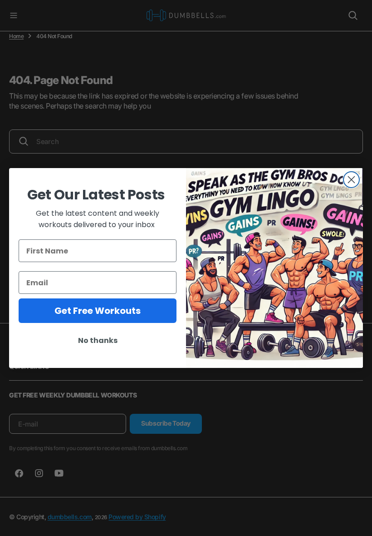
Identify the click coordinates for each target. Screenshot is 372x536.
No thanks (97, 340)
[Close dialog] (351, 180)
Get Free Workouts (97, 310)
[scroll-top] (356, 520)
